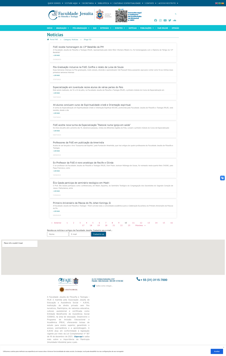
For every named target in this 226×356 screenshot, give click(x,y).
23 (129, 225)
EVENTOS (119, 28)
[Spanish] (222, 3)
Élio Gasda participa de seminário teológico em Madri (81, 182)
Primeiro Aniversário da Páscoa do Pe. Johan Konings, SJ (82, 202)
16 (171, 223)
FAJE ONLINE (162, 28)
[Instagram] (160, 20)
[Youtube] (165, 20)
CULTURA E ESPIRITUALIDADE (127, 3)
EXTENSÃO (104, 28)
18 (91, 225)
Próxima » (140, 225)
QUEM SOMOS (54, 3)
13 (149, 223)
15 (164, 223)
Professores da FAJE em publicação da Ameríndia (78, 142)
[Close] (223, 347)
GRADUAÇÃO (61, 28)
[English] (216, 3)
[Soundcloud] (174, 20)
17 (83, 225)
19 (98, 225)
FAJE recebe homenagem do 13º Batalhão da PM (78, 47)
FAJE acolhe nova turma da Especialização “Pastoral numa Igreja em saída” (92, 125)
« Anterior (56, 223)
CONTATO (149, 3)
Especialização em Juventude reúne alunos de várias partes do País (88, 87)
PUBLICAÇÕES (145, 28)
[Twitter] (169, 20)
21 (114, 225)
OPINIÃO (175, 28)
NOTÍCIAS (133, 28)
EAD (94, 28)
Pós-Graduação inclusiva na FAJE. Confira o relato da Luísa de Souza (88, 67)
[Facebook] (155, 20)
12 (141, 223)
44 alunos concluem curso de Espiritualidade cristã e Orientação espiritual (92, 104)
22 (121, 225)
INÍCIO (49, 28)
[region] (113, 350)
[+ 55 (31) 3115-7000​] (138, 279)
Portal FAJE (54, 39)
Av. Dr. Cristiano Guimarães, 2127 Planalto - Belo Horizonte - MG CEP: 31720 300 (107, 280)
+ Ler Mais (56, 55)
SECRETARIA (88, 3)
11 (133, 223)
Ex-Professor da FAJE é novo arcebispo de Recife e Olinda (83, 162)
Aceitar (217, 351)
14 (156, 223)
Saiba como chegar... (104, 286)
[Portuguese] (219, 3)
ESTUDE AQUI (71, 3)
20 (106, 225)
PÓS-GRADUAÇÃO (80, 28)
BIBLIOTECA (103, 3)
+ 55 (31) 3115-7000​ (154, 280)
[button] (175, 14)
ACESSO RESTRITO (167, 3)
